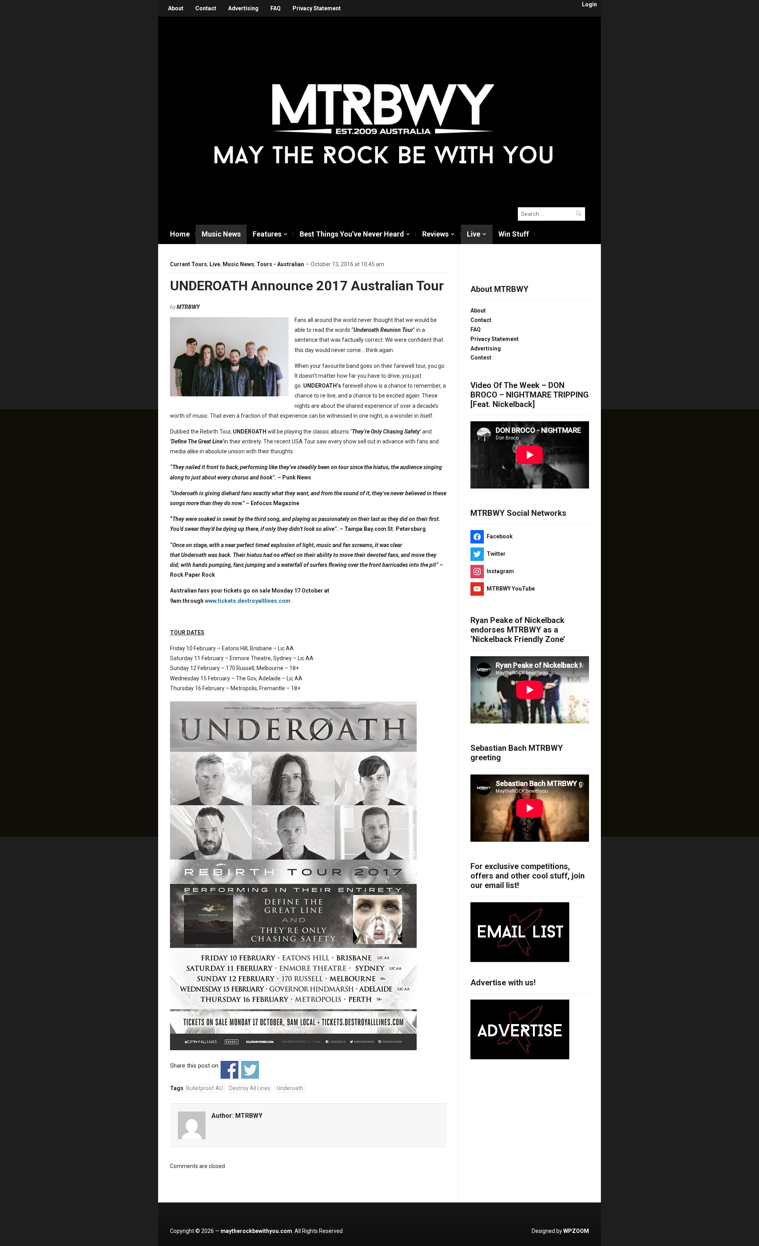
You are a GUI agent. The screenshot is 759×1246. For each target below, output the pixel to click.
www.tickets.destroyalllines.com (248, 601)
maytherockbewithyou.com (256, 1231)
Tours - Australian (280, 264)
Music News (221, 234)
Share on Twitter (250, 1070)
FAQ (275, 8)
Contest (480, 357)
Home (180, 234)
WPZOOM (576, 1231)
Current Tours (188, 264)
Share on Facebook (229, 1070)
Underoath (290, 1088)
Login (589, 4)
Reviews (435, 234)
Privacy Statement (317, 8)
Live (473, 234)
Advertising (243, 8)
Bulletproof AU (204, 1088)
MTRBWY (188, 307)
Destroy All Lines (249, 1088)
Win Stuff (513, 234)
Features (267, 234)
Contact (205, 8)
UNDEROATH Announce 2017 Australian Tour (307, 286)
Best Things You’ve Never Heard (352, 234)
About (175, 8)
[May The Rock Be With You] (383, 107)
